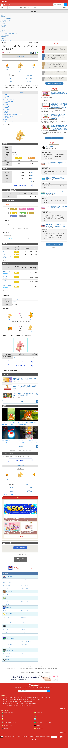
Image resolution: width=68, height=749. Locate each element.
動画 (3, 38)
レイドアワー (23, 582)
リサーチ (57, 7)
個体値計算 (34, 7)
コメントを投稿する (20, 547)
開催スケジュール (24, 601)
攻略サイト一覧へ (62, 732)
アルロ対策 (5, 632)
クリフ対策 (5, 634)
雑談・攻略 (23, 662)
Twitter (58, 736)
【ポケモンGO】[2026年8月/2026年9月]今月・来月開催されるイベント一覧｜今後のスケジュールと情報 (55, 57)
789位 (31, 175)
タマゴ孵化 (23, 620)
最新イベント (11, 7)
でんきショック (7, 257)
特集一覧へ (21, 536)
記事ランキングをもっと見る (54, 83)
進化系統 (3, 31)
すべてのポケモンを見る (10, 494)
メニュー (1, 737)
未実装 (14, 301)
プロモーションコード (25, 588)
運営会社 (37, 736)
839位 (31, 178)
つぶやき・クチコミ (6, 40)
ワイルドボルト (7, 280)
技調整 (22, 653)
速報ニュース (4, 7)
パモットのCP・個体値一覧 (20, 185)
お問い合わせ (48, 736)
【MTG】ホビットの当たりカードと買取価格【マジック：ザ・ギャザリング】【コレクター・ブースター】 (21, 699)
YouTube (61, 737)
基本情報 (4, 15)
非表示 (35, 11)
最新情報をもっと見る (54, 138)
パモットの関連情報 (5, 35)
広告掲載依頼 (42, 736)
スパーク (5, 251)
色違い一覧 (26, 7)
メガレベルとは (6, 641)
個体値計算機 (23, 617)
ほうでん (5, 276)
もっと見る (20, 402)
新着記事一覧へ (63, 708)
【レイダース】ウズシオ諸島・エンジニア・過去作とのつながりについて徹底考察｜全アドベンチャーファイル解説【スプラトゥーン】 (26, 697)
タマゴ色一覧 (5, 601)
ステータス (3, 13)
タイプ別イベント (24, 585)
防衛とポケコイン (24, 610)
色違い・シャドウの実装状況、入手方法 (9, 33)
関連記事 (4, 36)
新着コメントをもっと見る (54, 244)
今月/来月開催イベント (25, 579)
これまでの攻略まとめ (7, 656)
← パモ (7, 68)
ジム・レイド (11, 238)
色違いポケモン (6, 617)
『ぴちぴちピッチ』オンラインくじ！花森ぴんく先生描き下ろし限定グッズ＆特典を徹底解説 (19, 703)
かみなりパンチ (7, 285)
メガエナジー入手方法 (7, 647)
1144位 (31, 181)
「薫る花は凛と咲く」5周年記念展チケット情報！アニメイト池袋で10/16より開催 (17, 701)
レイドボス (49, 7)
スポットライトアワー (7, 582)
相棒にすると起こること (26, 641)
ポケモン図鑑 (19, 7)
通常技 (3, 23)
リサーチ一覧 (5, 594)
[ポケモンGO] (3, 1)
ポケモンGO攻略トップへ (17, 568)
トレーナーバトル (29, 238)
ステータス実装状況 (6, 18)
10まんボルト (6, 271)
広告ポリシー (32, 736)
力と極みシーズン (6, 653)
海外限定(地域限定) (7, 622)
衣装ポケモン (23, 622)
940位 (31, 172)
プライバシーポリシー (25, 736)
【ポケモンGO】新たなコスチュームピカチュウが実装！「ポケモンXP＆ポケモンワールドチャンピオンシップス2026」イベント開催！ (55, 65)
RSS (63, 736)
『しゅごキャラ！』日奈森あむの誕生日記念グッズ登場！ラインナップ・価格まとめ (17, 705)
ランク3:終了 (15, 299)
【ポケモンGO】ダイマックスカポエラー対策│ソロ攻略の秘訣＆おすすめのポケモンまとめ (55, 49)
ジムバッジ (5, 610)
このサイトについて (7, 736)
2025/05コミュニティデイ (19, 357)
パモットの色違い (20, 361)
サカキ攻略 (23, 629)
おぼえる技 (3, 21)
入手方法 (3, 30)
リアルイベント (6, 588)
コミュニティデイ (41, 7)
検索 (65, 4)
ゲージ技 (4, 25)
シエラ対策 (23, 632)
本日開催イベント (6, 579)
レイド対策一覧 (6, 604)
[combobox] (20, 59)
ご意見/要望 (14, 736)
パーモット (34, 68)
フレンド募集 (5, 662)
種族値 (3, 16)
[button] (20, 345)
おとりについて (6, 629)
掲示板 (64, 7)
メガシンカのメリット (25, 644)
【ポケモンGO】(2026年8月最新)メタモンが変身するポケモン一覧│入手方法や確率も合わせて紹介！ (55, 72)
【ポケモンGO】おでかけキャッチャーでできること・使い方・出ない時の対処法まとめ (55, 78)
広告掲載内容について (54, 247)
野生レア (5, 620)
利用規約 (19, 736)
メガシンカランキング (7, 644)
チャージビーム (7, 254)
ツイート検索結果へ (20, 460)
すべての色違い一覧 (20, 365)
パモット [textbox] (20, 59)
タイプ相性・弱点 (6, 20)
